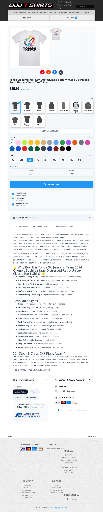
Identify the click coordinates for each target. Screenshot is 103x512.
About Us (27, 485)
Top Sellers (62, 12)
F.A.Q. (59, 5)
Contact (68, 5)
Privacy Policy (27, 490)
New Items (47, 12)
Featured (76, 12)
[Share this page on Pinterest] (42, 72)
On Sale (34, 12)
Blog (59, 8)
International (31, 398)
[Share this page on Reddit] (48, 72)
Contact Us (27, 488)
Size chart (15, 166)
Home (59, 2)
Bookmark (72, 499)
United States (20, 392)
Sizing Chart (56, 488)
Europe (18, 398)
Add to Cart (53, 184)
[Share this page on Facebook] (54, 72)
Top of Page (91, 436)
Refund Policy (27, 495)
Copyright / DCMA (56, 493)
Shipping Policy (28, 498)
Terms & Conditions (27, 493)
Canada (34, 392)
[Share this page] (61, 72)
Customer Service (56, 490)
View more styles (50, 131)
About (68, 2)
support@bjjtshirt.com (66, 391)
